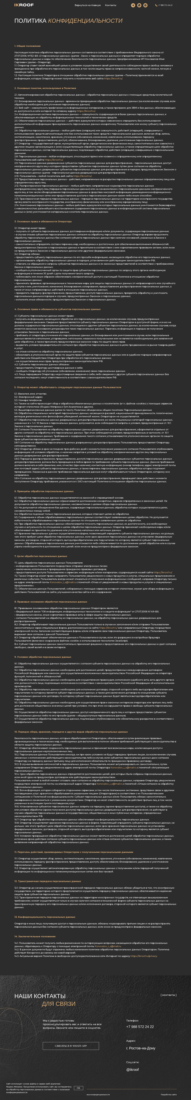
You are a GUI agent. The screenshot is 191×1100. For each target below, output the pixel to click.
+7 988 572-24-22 (165, 5)
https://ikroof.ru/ (113, 78)
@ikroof (132, 1069)
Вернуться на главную (88, 5)
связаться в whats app (71, 1045)
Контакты (110, 5)
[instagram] (145, 5)
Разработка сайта (169, 1095)
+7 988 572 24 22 (140, 1027)
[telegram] (133, 5)
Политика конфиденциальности (95, 1095)
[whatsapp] (139, 5)
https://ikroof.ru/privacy (144, 956)
